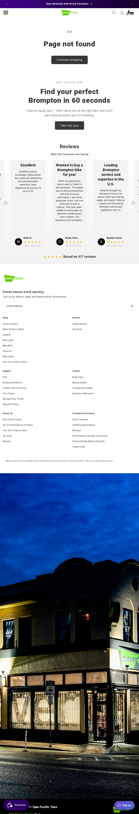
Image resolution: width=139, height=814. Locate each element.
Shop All (7, 351)
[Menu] (5, 12)
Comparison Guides (82, 388)
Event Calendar (80, 419)
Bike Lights (8, 356)
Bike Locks (8, 340)
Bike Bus (76, 430)
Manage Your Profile (13, 399)
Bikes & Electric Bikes (13, 329)
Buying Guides (79, 382)
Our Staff (7, 436)
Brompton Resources (83, 393)
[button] (114, 12)
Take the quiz (69, 125)
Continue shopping (69, 59)
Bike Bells (7, 345)
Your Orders (9, 393)
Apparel (7, 335)
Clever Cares (78, 447)
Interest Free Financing (14, 388)
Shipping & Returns (12, 382)
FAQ (5, 377)
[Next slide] (133, 203)
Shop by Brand (10, 324)
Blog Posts (77, 377)
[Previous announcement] (7, 4)
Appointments (79, 324)
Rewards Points (11, 404)
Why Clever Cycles (12, 419)
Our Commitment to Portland (18, 425)
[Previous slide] (6, 203)
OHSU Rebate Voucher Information (90, 436)
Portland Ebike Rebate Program (88, 441)
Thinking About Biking (83, 425)
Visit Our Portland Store (15, 362)
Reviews (7, 441)
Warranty (77, 329)
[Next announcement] (132, 4)
